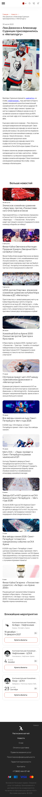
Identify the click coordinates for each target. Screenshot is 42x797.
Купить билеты (20, 640)
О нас (21, 743)
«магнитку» (30, 98)
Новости (21, 738)
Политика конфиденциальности (21, 757)
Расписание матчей (21, 733)
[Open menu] (3, 3)
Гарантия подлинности (21, 762)
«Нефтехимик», (13, 100)
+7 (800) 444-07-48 (21, 771)
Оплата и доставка (21, 747)
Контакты (21, 766)
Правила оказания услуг (21, 752)
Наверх (36, 725)
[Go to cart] (38, 3)
